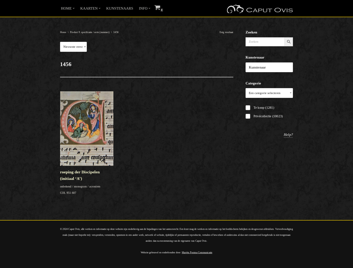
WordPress (59, 262)
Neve (7, 262)
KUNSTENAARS (119, 8)
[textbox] (269, 93)
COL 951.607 (80, 182)
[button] (74, 8)
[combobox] (269, 93)
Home (63, 32)
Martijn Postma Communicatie (197, 252)
